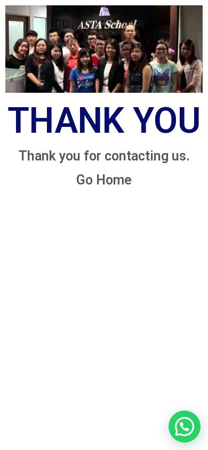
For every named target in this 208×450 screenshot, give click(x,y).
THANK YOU (104, 120)
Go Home (104, 180)
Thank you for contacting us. (104, 156)
